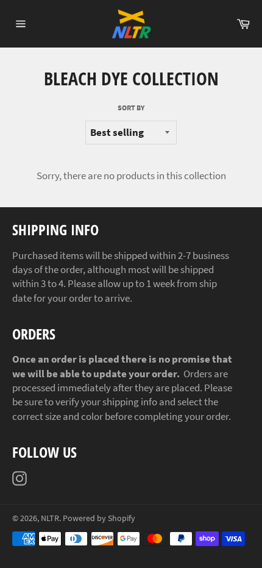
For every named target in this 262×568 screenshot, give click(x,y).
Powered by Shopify (99, 518)
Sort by (131, 107)
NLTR (50, 518)
